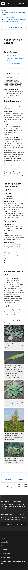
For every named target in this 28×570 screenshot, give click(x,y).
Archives (3, 546)
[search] (14, 3)
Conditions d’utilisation (8, 557)
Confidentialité (5, 553)
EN (8, 3)
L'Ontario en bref (6, 538)
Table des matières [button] (17, 27)
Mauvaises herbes (9, 17)
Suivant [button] (21, 32)
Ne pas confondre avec (13, 63)
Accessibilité (4, 542)
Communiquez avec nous (14, 524)
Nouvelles (4, 549)
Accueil (3, 10)
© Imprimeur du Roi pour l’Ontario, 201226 (14, 562)
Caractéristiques (11, 55)
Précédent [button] (8, 32)
